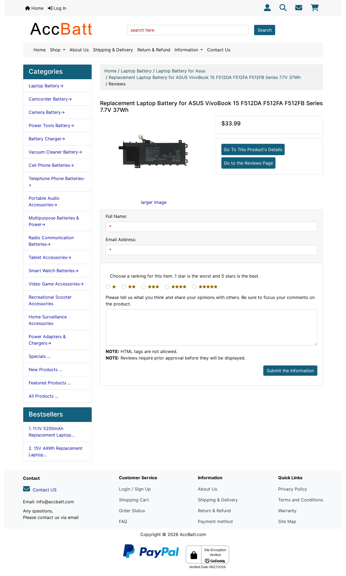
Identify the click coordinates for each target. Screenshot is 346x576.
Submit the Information (290, 370)
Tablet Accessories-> (50, 257)
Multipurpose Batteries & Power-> (54, 221)
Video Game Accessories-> (56, 284)
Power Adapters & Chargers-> (47, 340)
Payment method (215, 521)
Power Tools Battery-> (51, 125)
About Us (79, 49)
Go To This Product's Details (253, 149)
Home (37, 8)
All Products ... (43, 396)
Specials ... (39, 356)
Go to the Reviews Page (248, 163)
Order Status (132, 510)
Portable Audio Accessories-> (44, 201)
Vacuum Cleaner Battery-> (55, 152)
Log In (59, 8)
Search (265, 30)
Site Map (287, 521)
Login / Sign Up (135, 489)
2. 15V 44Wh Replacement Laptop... (55, 451)
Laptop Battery (136, 71)
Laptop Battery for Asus (180, 71)
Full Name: (116, 216)
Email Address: (121, 239)
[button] (336, 549)
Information (187, 49)
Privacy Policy (292, 489)
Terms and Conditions (300, 499)
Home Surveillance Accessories (48, 320)
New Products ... (45, 369)
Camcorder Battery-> (50, 99)
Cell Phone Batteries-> (51, 165)
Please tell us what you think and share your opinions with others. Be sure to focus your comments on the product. (210, 301)
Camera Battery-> (47, 112)
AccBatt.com (193, 534)
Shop (56, 49)
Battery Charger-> (47, 138)
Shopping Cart (134, 499)
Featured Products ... (50, 382)
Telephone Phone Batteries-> (57, 182)
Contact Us (218, 49)
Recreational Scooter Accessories (50, 300)
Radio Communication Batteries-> (51, 241)
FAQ (123, 521)
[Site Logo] (73, 28)
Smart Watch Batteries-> (54, 270)
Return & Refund (153, 49)
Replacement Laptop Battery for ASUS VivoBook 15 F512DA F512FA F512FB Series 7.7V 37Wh (205, 77)
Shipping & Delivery (113, 49)
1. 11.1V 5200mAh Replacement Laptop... (51, 432)
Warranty (287, 510)
